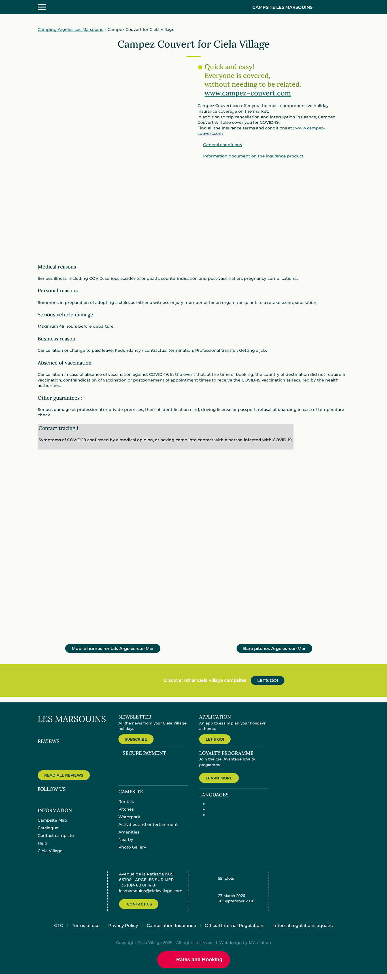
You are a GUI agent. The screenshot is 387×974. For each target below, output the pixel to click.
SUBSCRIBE (136, 739)
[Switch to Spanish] (210, 814)
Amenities (128, 832)
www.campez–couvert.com (248, 93)
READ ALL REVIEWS (63, 775)
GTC (58, 925)
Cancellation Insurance (171, 925)
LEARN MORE (219, 778)
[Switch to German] (210, 809)
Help (42, 843)
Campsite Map (52, 820)
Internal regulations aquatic (303, 925)
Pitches (126, 809)
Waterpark (129, 816)
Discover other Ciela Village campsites (205, 680)
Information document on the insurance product (253, 156)
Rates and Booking (199, 959)
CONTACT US (139, 904)
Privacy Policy (123, 925)
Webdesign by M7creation (245, 942)
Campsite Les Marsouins (282, 7)
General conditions (222, 144)
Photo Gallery (132, 847)
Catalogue (48, 827)
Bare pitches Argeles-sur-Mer (274, 648)
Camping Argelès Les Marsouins (70, 29)
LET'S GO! (267, 680)
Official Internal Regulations (235, 925)
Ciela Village (50, 850)
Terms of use (85, 925)
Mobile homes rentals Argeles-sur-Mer (113, 648)
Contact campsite (56, 835)
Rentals (126, 801)
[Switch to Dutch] (210, 803)
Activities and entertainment (148, 824)
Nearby (125, 839)
